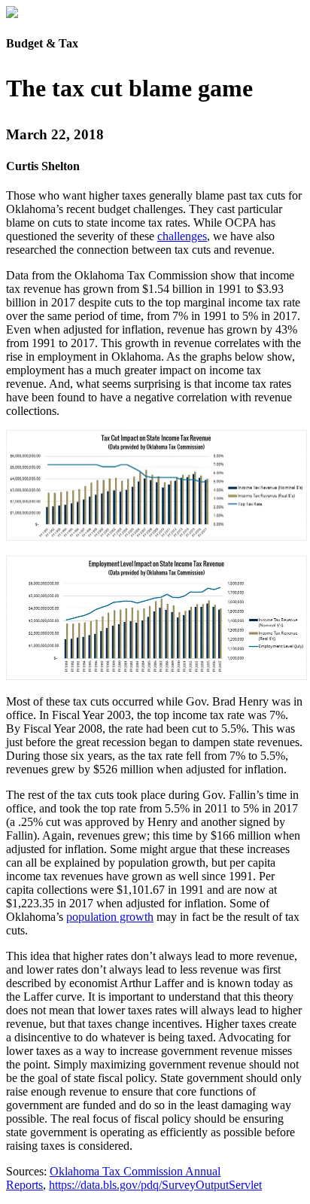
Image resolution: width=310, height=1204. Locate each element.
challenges (182, 236)
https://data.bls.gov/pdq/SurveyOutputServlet (155, 1184)
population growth (109, 916)
